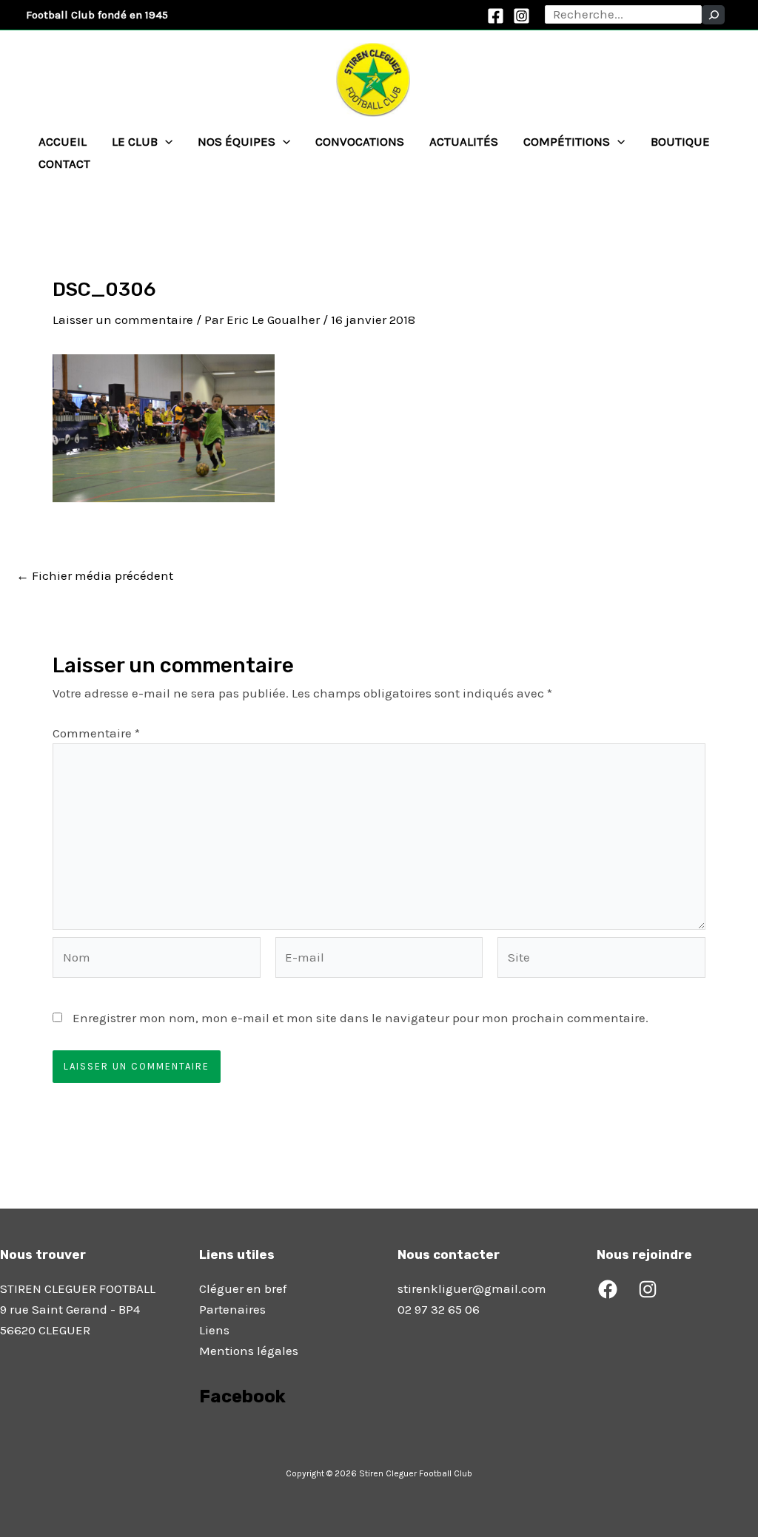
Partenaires (232, 1309)
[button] (165, 141)
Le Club (135, 141)
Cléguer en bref (242, 1288)
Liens (214, 1330)
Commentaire (96, 733)
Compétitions (566, 141)
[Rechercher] (713, 14)
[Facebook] (495, 15)
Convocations (359, 141)
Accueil (62, 141)
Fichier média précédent (94, 576)
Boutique (680, 141)
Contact (64, 163)
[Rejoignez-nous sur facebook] (200, 1437)
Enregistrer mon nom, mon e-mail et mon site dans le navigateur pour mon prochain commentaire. (360, 1017)
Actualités (463, 141)
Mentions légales (248, 1350)
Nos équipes (236, 141)
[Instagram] (521, 15)
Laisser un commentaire (123, 319)
